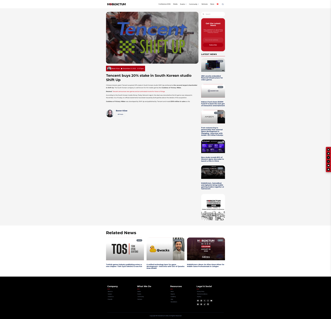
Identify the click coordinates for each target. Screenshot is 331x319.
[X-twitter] (204, 300)
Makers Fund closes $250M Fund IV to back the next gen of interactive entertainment (213, 104)
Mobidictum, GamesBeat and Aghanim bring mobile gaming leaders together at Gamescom (212, 186)
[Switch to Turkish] (217, 4)
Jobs (172, 299)
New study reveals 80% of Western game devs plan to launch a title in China (212, 159)
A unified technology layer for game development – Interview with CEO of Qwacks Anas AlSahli (165, 266)
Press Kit (110, 299)
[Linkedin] (201, 300)
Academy (173, 296)
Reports (173, 294)
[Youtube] (211, 300)
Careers (110, 294)
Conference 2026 (164, 4)
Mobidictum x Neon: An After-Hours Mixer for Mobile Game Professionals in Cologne (205, 265)
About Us (110, 291)
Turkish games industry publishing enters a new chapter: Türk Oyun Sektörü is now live (124, 265)
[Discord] (208, 304)
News (212, 4)
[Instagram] (208, 300)
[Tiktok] (204, 304)
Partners (139, 299)
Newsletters (174, 301)
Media (175, 4)
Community (193, 4)
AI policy (199, 296)
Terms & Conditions (202, 294)
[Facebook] (198, 300)
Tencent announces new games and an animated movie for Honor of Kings (138, 91)
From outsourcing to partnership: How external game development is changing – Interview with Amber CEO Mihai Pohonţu (212, 131)
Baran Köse (121, 111)
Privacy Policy (200, 291)
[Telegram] (198, 304)
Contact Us (111, 296)
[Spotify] (201, 304)
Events (182, 4)
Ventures (204, 4)
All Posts (120, 114)
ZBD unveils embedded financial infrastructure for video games (212, 78)
